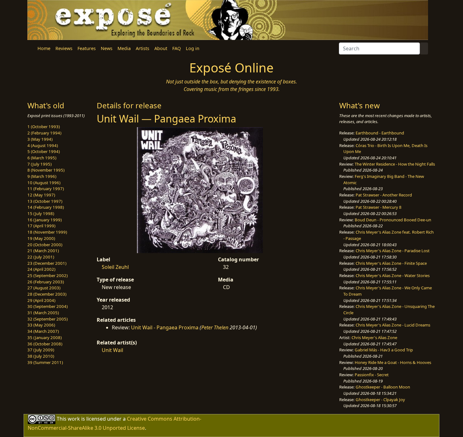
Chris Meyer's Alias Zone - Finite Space (391, 263)
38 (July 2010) (40, 356)
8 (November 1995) (46, 170)
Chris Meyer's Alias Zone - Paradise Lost (393, 250)
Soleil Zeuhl (115, 267)
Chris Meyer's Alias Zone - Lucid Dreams (393, 325)
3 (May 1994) (40, 139)
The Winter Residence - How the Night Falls (395, 164)
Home (43, 48)
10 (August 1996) (43, 182)
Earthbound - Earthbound (380, 133)
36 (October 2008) (44, 344)
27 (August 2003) (43, 288)
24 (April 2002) (41, 269)
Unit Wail (112, 350)
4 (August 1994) (42, 145)
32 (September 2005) (47, 319)
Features (86, 48)
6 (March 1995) (41, 158)
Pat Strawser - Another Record (384, 195)
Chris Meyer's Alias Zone (374, 337)
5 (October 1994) (43, 151)
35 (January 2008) (44, 337)
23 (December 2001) (46, 263)
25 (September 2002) (47, 275)
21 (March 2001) (43, 250)
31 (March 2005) (43, 312)
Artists (142, 48)
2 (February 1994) (44, 133)
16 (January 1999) (44, 220)
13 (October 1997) (44, 201)
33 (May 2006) (41, 325)
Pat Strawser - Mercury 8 (379, 207)
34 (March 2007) (43, 331)
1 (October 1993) (43, 126)
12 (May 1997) (41, 195)
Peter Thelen (214, 327)
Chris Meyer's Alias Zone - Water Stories (393, 275)
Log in (192, 48)
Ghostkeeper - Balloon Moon (383, 387)
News (106, 48)
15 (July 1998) (40, 213)
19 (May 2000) (41, 238)
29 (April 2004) (41, 300)
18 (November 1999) (47, 232)
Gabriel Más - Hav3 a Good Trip (384, 350)
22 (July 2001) (40, 257)
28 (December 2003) (46, 294)
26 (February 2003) (45, 282)
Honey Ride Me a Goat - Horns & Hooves (393, 362)
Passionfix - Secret (372, 374)
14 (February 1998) (45, 207)
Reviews (63, 48)
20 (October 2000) (44, 244)
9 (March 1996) (41, 176)
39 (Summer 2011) (45, 362)
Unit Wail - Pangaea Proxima (164, 327)
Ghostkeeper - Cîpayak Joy (380, 399)
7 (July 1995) (39, 164)
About (160, 48)
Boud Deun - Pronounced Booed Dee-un (393, 220)
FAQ (176, 48)
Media (124, 48)
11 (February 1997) (45, 188)
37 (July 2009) (40, 350)
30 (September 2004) (47, 306)
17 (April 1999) (41, 226)
